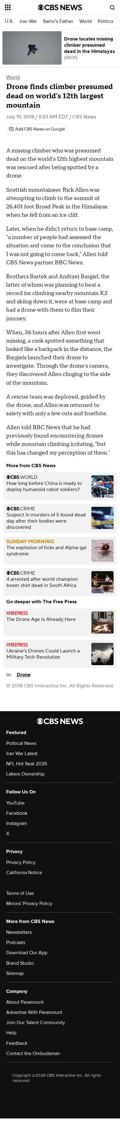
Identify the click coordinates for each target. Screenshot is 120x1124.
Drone (23, 675)
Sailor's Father (58, 21)
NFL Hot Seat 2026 (26, 763)
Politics (105, 21)
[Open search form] (112, 7)
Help (11, 1032)
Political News (21, 743)
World (85, 21)
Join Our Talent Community (35, 1022)
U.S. (9, 21)
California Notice (24, 872)
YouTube (15, 803)
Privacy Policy (21, 862)
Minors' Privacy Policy (29, 903)
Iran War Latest (22, 753)
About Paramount (25, 1002)
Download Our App (26, 952)
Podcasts (15, 942)
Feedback (16, 1043)
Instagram (16, 823)
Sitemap (15, 973)
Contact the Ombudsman (33, 1053)
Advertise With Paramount (34, 1012)
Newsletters (19, 932)
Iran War (28, 21)
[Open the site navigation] (21, 7)
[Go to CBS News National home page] (60, 7)
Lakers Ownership (25, 773)
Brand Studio (20, 963)
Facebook (16, 813)
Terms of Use (20, 893)
